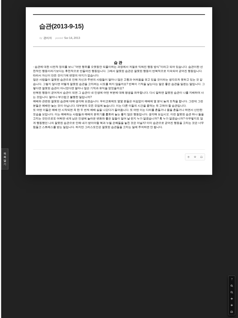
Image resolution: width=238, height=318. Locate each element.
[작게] (231, 292)
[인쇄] (231, 311)
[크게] (231, 285)
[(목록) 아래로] (231, 305)
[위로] (231, 298)
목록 (4, 159)
